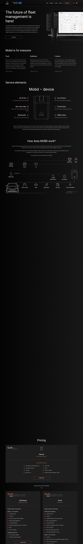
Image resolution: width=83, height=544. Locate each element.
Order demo (67, 3)
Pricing (60, 3)
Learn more (41, 478)
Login (73, 3)
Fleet (47, 3)
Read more (14, 37)
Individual (51, 3)
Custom (56, 3)
